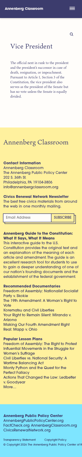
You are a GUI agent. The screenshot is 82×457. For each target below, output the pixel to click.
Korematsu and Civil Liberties (28, 310)
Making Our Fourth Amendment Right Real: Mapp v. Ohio (36, 327)
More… (9, 387)
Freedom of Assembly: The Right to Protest (40, 344)
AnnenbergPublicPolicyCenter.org (33, 421)
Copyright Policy (55, 440)
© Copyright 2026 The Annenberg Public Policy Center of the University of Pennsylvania (42, 445)
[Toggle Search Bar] (55, 9)
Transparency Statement (19, 440)
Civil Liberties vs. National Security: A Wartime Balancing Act (35, 361)
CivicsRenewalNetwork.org (27, 430)
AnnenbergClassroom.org (54, 426)
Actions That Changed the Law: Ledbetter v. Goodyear (39, 380)
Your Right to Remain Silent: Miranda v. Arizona (37, 318)
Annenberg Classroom (24, 9)
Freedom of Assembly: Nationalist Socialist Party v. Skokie (40, 294)
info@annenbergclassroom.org (30, 187)
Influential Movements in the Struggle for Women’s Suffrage (38, 351)
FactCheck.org (16, 426)
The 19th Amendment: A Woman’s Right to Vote (40, 303)
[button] (72, 9)
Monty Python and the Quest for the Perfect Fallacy (34, 370)
